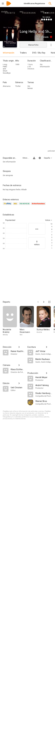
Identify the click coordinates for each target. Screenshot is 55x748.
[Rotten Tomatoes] (39, 205)
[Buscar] (50, 3)
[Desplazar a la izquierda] (38, 302)
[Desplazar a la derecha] (44, 302)
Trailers (23, 52)
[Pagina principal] (8, 5)
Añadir (24, 189)
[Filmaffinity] (8, 205)
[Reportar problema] (34, 158)
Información (8, 52)
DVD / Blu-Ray (38, 52)
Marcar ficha (33, 45)
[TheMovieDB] (25, 205)
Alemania (6, 86)
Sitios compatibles (26, 158)
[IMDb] (16, 205)
